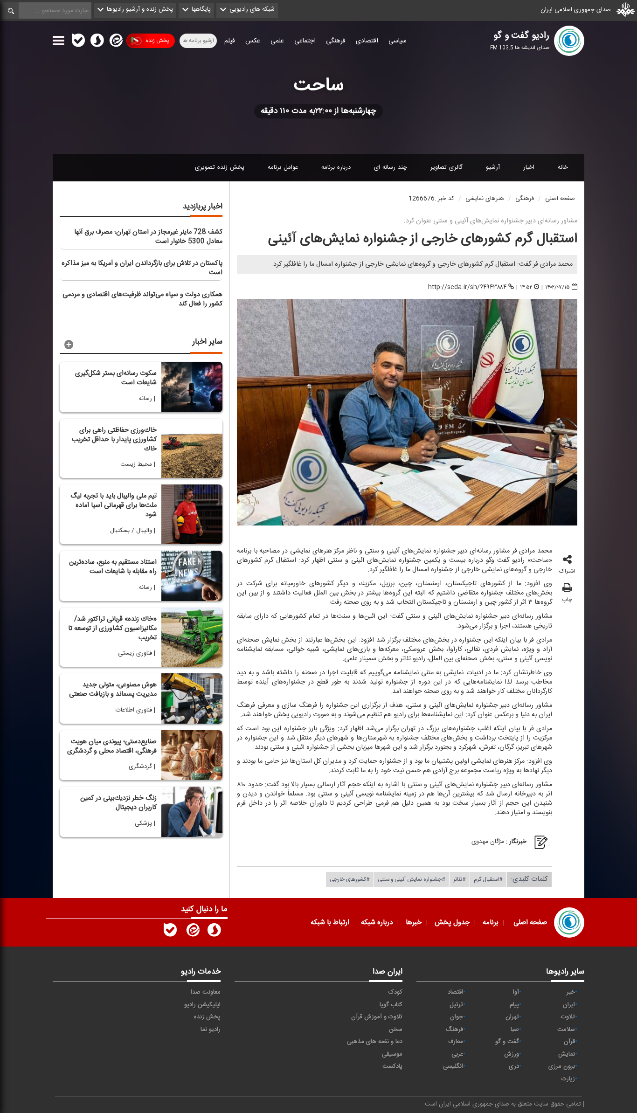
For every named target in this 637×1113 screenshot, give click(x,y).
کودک (395, 992)
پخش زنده (157, 40)
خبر (571, 992)
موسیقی (392, 1054)
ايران (569, 1005)
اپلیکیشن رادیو (202, 1005)
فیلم (229, 41)
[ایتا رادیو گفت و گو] (192, 932)
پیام (514, 1005)
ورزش (511, 1054)
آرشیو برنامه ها (198, 40)
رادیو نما (211, 1029)
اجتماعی (305, 41)
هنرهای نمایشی (484, 199)
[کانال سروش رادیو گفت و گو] (214, 932)
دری (514, 1066)
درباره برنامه (336, 167)
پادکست (392, 1066)
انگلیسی (453, 1066)
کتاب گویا (391, 1005)
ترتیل (456, 1005)
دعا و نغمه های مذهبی (374, 1042)
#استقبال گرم (488, 879)
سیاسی (397, 41)
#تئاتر (459, 879)
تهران (512, 1017)
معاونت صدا (206, 992)
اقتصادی (367, 41)
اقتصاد (455, 992)
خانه (563, 167)
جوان (456, 1017)
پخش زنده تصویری (219, 167)
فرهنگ (454, 1029)
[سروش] (97, 42)
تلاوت (568, 1017)
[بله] (78, 42)
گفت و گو (507, 1042)
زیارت (568, 1079)
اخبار (528, 167)
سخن (395, 1029)
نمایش (566, 1054)
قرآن (569, 1042)
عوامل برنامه (283, 167)
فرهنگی (336, 41)
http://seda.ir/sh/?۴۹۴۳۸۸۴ (467, 287)
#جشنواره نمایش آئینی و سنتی (411, 879)
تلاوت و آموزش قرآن (376, 1017)
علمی (277, 41)
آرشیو (493, 167)
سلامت (566, 1029)
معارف (455, 1042)
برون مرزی (561, 1066)
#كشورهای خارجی (350, 879)
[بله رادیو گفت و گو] (170, 932)
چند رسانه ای (390, 167)
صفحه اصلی (560, 199)
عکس (252, 41)
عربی (457, 1054)
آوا (516, 992)
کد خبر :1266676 (431, 199)
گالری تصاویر (446, 167)
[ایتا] (115, 42)
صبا (515, 1029)
